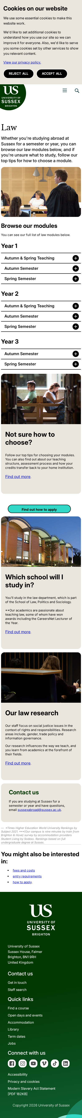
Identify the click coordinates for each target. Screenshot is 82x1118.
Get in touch (17, 982)
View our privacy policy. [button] (22, 62)
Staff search (17, 990)
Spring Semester (20, 278)
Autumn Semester (21, 268)
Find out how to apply (39, 509)
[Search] (76, 93)
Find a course (18, 1008)
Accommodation (21, 1022)
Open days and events (25, 1015)
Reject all (18, 74)
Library (13, 1029)
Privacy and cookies (24, 1081)
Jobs (12, 1043)
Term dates (16, 1036)
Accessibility (18, 1074)
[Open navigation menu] (64, 90)
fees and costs (24, 870)
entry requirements (27, 876)
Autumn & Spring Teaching (29, 258)
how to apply (22, 882)
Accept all (52, 74)
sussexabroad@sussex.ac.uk (39, 810)
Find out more (17, 476)
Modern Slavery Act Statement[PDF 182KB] (31, 1091)
